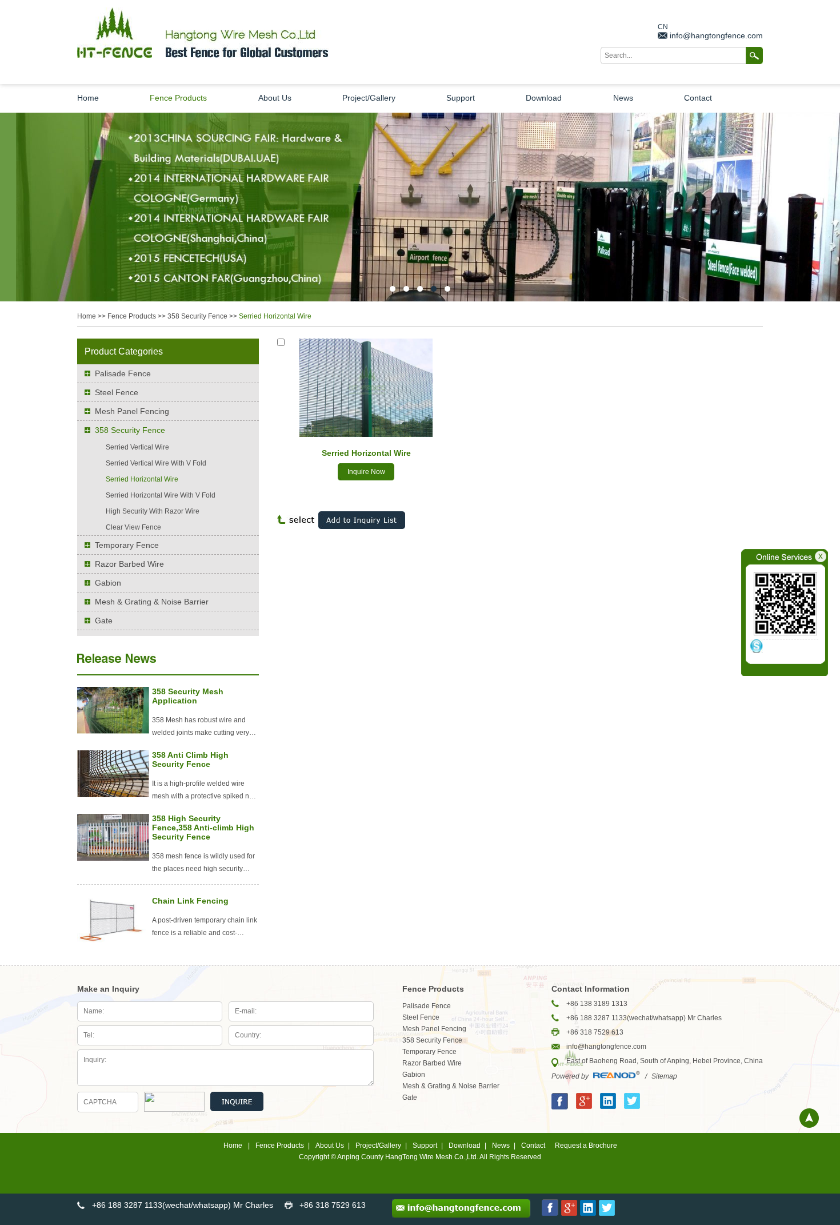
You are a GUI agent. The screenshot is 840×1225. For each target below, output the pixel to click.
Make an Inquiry (108, 988)
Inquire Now (366, 472)
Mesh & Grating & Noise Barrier (152, 601)
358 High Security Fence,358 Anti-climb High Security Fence (203, 827)
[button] (17, 207)
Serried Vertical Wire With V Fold (156, 463)
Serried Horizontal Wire (366, 453)
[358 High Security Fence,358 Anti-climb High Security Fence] (113, 858)
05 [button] (447, 289)
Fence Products (178, 97)
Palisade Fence (123, 373)
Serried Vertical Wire (137, 447)
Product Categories (124, 351)
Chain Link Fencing (190, 900)
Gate (104, 620)
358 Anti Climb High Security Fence (190, 759)
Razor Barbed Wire (129, 563)
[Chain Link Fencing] (113, 941)
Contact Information (590, 988)
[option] (420, 207)
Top (809, 1118)
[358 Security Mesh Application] (113, 731)
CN (663, 27)
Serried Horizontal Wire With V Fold (160, 495)
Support (460, 97)
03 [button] (420, 289)
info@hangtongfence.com (716, 35)
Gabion (108, 582)
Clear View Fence (133, 527)
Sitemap (664, 1076)
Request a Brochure (586, 1146)
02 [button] (406, 289)
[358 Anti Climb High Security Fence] (113, 795)
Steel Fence (116, 392)
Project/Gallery (368, 97)
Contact (698, 97)
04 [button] (434, 289)
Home (88, 97)
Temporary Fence (127, 545)
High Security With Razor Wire (152, 511)
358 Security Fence (197, 316)
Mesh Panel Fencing (132, 411)
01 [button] (392, 289)
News (623, 97)
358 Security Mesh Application (187, 696)
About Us (274, 97)
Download (544, 97)
